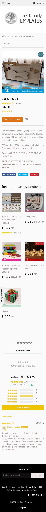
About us (21, 487)
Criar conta (38, 475)
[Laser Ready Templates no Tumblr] (42, 495)
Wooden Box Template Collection (22, 36)
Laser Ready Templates (23, 502)
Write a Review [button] (24, 351)
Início (4, 36)
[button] (8, 103)
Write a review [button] (23, 408)
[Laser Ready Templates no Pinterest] (33, 495)
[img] (8, 423)
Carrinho (40, 3)
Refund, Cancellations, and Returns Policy (22, 490)
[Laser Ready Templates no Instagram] (37, 495)
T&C (40, 487)
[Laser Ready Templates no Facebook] (29, 495)
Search (4, 487)
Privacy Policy (31, 487)
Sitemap (12, 487)
